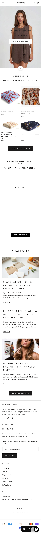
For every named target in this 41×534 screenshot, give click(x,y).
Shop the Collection (20, 148)
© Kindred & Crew (20, 513)
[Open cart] (38, 3)
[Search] (35, 3)
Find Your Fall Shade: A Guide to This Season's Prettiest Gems (20, 314)
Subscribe (9, 455)
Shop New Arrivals (20, 41)
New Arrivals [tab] (13, 80)
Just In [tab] (32, 80)
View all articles (20, 393)
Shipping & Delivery (8, 475)
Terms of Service (7, 481)
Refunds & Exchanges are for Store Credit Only (17, 499)
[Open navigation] (3, 3)
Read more (6, 302)
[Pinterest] (12, 417)
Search (4, 471)
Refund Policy (6, 485)
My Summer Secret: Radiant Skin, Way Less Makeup (19, 366)
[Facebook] (3, 417)
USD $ (19, 508)
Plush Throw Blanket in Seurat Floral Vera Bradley (30, 136)
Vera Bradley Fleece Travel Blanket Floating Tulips (10, 110)
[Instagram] (8, 417)
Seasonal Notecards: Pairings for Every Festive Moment (18, 285)
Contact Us (6, 496)
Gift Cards (5, 468)
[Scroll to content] (20, 68)
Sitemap (5, 478)
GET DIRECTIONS (20, 235)
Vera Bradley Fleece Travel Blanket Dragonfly (30, 112)
